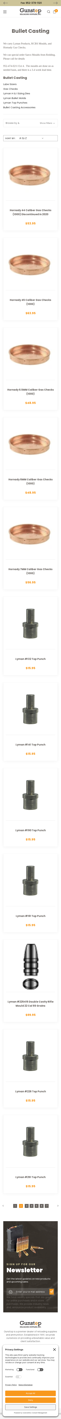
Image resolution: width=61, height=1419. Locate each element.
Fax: (30, 3)
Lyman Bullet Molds (14, 98)
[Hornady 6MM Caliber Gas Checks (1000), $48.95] (30, 458)
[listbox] (30, 138)
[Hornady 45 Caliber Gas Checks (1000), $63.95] (30, 279)
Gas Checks (10, 89)
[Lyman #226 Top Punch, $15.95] (30, 1068)
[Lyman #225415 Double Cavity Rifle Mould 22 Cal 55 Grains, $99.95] (30, 980)
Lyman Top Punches (15, 102)
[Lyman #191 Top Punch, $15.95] (30, 893)
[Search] (48, 11)
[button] (30, 123)
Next (55, 3)
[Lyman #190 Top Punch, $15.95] (30, 807)
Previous (5, 3)
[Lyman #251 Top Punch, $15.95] (30, 1154)
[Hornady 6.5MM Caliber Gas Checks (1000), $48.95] (30, 368)
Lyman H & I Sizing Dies (16, 93)
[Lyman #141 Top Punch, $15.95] (30, 721)
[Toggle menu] (9, 11)
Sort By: (10, 138)
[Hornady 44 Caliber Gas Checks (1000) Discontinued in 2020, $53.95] (30, 189)
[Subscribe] (51, 1292)
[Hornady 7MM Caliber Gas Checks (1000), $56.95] (30, 548)
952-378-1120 (33, 3)
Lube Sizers (10, 84)
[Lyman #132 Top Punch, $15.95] (30, 636)
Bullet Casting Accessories (19, 107)
